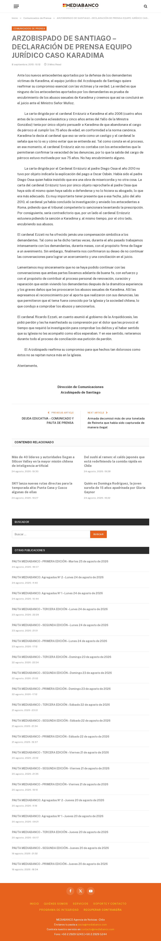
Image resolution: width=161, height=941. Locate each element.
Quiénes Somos (56, 903)
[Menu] (16, 6)
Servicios (80, 903)
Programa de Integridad (59, 909)
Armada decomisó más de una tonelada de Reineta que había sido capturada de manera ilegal (116, 423)
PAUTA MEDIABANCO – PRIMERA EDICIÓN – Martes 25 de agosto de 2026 (60, 561)
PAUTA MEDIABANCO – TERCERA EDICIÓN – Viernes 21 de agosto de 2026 (60, 752)
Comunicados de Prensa (29, 28)
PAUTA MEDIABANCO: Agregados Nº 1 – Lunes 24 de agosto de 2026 (57, 593)
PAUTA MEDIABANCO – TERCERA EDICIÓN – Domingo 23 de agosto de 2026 (61, 657)
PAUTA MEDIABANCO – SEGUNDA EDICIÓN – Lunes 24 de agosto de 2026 (60, 625)
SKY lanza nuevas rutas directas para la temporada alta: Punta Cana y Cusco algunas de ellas (42, 488)
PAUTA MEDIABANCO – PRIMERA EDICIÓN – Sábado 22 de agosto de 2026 (60, 736)
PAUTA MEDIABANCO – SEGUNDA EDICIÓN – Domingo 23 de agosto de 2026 (62, 672)
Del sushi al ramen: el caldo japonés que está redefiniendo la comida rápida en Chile (114, 461)
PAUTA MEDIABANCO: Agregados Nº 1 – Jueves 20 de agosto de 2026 (57, 816)
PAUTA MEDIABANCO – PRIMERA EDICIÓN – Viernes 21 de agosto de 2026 (60, 784)
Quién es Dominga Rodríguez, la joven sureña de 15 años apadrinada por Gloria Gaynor (114, 488)
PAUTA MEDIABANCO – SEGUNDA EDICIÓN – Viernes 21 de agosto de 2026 (60, 768)
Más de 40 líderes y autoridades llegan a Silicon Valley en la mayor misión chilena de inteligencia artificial (43, 461)
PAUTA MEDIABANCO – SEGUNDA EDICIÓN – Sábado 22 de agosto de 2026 (61, 720)
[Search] (145, 6)
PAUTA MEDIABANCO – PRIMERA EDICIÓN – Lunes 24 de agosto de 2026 (59, 641)
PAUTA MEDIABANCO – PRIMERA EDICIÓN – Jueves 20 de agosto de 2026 (60, 864)
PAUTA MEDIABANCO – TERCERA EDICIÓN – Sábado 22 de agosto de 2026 (61, 704)
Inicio (34, 903)
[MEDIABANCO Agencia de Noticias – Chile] (80, 6)
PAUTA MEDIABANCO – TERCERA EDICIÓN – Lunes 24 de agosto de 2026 (60, 609)
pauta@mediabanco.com (92, 924)
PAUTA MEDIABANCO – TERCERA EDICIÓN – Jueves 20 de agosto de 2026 (60, 832)
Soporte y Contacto (109, 903)
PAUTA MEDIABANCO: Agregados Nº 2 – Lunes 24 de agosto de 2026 (57, 577)
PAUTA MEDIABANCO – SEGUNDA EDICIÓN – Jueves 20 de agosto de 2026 (60, 848)
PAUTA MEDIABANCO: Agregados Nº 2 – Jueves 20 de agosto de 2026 (58, 800)
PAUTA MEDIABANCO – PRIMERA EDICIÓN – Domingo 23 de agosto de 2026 (61, 688)
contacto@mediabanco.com (97, 929)
